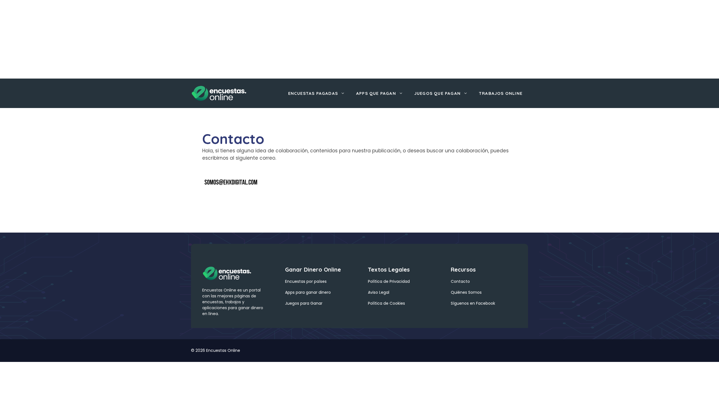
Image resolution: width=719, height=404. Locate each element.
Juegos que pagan (437, 93)
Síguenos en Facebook (473, 303)
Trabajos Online (500, 93)
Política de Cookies (386, 303)
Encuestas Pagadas (313, 93)
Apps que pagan (376, 93)
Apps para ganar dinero (308, 292)
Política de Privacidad (389, 281)
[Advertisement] (168, 39)
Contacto (460, 281)
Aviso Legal (378, 292)
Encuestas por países (306, 281)
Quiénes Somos (466, 292)
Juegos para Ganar (303, 303)
